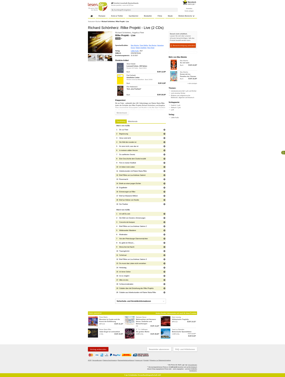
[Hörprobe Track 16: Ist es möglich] (164, 276)
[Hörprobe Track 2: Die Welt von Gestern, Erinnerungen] (164, 218)
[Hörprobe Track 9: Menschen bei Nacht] (164, 247)
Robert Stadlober (141, 48)
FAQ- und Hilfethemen (185, 349)
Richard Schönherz (123, 33)
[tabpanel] (140, 210)
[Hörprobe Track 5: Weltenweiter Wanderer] (164, 230)
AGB (89, 360)
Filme (160, 16)
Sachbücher (133, 16)
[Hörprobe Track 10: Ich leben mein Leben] (164, 167)
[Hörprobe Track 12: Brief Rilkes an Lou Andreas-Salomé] (164, 175)
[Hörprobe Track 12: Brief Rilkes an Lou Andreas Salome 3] (164, 259)
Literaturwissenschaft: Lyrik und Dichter (183, 91)
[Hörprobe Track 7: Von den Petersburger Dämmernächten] (164, 238)
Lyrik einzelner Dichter (178, 93)
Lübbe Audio (135, 51)
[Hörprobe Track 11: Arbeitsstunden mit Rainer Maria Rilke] (164, 171)
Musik (170, 16)
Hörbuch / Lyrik (176, 107)
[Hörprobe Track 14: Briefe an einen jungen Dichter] (164, 183)
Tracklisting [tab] (120, 121)
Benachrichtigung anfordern (183, 45)
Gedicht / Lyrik (175, 105)
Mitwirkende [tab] (132, 121)
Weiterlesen (122, 113)
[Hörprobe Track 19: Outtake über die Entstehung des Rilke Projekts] (164, 288)
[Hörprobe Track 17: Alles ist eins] (164, 280)
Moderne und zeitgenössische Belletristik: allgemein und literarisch (182, 96)
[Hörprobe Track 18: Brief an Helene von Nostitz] (164, 200)
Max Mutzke (135, 45)
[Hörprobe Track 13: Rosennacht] (164, 179)
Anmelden (189, 8)
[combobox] (144, 10)
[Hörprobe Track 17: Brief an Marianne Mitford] (164, 196)
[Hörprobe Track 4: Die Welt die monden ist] (164, 142)
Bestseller (148, 16)
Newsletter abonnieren (159, 349)
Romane (102, 16)
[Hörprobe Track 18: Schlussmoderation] (164, 284)
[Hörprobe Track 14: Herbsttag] (164, 267)
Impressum (138, 360)
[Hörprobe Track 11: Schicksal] (164, 255)
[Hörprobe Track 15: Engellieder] (164, 187)
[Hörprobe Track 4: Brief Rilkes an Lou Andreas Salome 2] (164, 226)
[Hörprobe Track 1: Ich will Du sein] (164, 214)
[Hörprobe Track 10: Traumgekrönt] (164, 251)
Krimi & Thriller (117, 16)
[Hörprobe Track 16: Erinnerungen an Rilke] (164, 192)
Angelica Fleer (138, 33)
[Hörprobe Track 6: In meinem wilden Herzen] (164, 150)
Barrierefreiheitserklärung (126, 360)
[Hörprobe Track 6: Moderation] (164, 234)
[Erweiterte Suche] (176, 10)
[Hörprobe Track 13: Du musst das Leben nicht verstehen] (164, 263)
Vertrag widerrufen (98, 349)
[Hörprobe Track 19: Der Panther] (164, 204)
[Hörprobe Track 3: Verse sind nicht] (164, 138)
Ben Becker (152, 45)
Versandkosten (97, 360)
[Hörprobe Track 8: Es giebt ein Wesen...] (164, 243)
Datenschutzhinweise (110, 360)
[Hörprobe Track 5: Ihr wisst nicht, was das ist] (164, 146)
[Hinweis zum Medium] (121, 39)
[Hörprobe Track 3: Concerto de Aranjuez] (164, 222)
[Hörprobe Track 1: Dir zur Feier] (164, 129)
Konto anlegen (189, 11)
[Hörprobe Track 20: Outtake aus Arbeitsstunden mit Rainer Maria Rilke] (164, 292)
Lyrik (172, 110)
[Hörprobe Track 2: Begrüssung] (164, 134)
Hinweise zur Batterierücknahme (160, 360)
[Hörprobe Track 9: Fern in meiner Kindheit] (164, 163)
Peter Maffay (144, 45)
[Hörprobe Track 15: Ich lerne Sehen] (164, 272)
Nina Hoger (150, 48)
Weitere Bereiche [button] (185, 16)
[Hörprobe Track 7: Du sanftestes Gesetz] (164, 154)
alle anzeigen (192, 83)
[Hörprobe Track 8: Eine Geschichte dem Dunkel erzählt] (164, 158)
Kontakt (146, 360)
